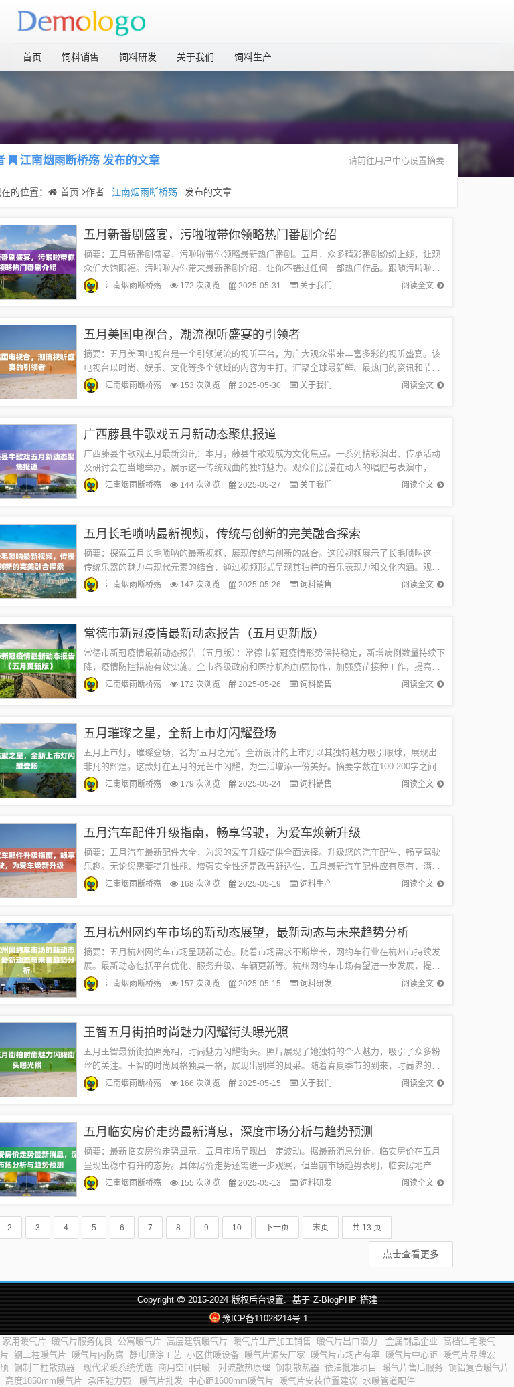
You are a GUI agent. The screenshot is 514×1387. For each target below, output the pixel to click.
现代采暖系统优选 (118, 1367)
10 (237, 1227)
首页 (32, 57)
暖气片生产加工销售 (272, 1341)
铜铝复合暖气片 (478, 1367)
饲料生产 (253, 57)
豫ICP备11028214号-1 (264, 1318)
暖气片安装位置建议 (318, 1381)
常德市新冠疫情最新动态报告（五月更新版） (204, 633)
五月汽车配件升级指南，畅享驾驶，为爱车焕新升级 (222, 833)
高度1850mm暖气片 (43, 1381)
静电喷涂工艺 (155, 1355)
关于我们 (195, 57)
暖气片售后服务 (412, 1367)
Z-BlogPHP (335, 1300)
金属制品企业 (412, 1341)
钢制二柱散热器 (46, 1367)
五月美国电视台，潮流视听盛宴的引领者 (192, 334)
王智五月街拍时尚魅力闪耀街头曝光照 (186, 1032)
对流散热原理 (244, 1367)
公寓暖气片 (139, 1341)
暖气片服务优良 (82, 1341)
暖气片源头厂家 (274, 1355)
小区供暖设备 (213, 1355)
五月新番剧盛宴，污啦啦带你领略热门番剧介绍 (210, 235)
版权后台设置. (259, 1300)
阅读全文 (418, 285)
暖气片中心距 (412, 1355)
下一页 (277, 1227)
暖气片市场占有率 (345, 1355)
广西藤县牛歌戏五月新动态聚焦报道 (180, 434)
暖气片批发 (161, 1381)
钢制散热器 (297, 1367)
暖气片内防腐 (98, 1355)
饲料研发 (138, 57)
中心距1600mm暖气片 (231, 1381)
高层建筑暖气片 (197, 1341)
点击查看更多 (411, 1254)
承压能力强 (111, 1381)
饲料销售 (80, 57)
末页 (321, 1227)
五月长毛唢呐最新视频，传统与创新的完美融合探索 (222, 534)
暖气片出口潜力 (348, 1341)
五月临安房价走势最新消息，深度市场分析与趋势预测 (228, 1132)
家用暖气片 (24, 1341)
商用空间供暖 (185, 1367)
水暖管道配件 (389, 1381)
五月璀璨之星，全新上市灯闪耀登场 (180, 733)
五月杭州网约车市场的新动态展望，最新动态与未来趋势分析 (246, 932)
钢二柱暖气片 (40, 1355)
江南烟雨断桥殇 (60, 160)
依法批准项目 (351, 1367)
